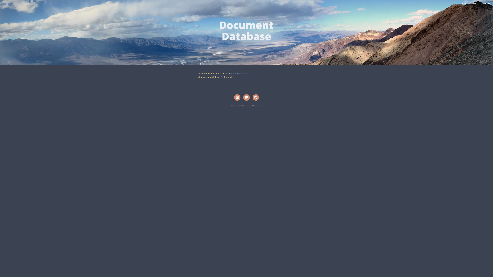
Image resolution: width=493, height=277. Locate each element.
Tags (473, 4)
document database (209, 77)
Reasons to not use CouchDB (214, 73)
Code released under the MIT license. (246, 106)
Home (463, 4)
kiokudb (228, 77)
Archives (486, 4)
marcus (7, 3)
